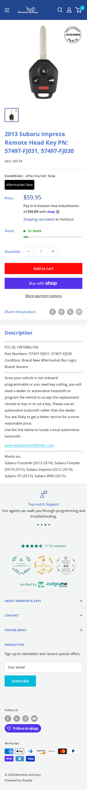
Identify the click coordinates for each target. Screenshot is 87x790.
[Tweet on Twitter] (70, 311)
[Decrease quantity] (28, 251)
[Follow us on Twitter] (16, 718)
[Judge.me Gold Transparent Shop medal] (24, 565)
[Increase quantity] (53, 251)
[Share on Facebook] (52, 311)
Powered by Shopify (18, 780)
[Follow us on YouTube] (34, 718)
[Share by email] (79, 311)
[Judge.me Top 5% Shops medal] (69, 565)
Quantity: (13, 251)
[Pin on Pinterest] (61, 311)
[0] (78, 10)
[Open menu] (7, 10)
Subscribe (20, 681)
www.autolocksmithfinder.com (29, 445)
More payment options (43, 295)
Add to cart (43, 268)
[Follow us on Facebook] (8, 718)
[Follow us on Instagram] (25, 718)
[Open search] (60, 10)
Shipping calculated (38, 219)
